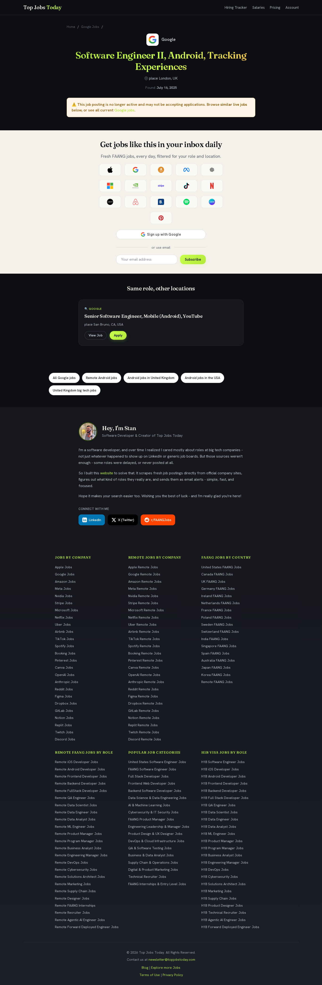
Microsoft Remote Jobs (146, 610)
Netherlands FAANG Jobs (220, 603)
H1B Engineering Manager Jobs (224, 862)
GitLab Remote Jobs (143, 711)
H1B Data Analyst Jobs (218, 826)
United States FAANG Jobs (221, 567)
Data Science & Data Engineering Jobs (157, 798)
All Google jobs (64, 378)
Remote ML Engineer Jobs (74, 826)
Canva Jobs (64, 667)
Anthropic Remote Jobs (146, 682)
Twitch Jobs (64, 732)
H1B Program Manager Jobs (222, 848)
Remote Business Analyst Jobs (78, 848)
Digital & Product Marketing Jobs (153, 869)
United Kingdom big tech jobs (74, 390)
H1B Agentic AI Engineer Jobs (223, 920)
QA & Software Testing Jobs (150, 848)
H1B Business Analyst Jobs (221, 855)
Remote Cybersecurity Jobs (76, 869)
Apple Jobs (63, 567)
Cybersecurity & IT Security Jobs (153, 812)
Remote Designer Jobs (72, 898)
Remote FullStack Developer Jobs (81, 791)
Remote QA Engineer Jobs (75, 798)
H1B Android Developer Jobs (223, 776)
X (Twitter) (126, 520)
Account (292, 7)
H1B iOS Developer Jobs (220, 769)
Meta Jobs (63, 588)
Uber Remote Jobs (142, 624)
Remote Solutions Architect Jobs (80, 877)
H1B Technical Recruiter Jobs (223, 912)
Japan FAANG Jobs (216, 667)
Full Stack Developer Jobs (148, 776)
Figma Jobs (63, 696)
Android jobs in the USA (202, 378)
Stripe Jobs (63, 603)
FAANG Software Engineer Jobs (152, 769)
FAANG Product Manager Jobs (151, 819)
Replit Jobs (63, 725)
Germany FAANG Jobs (218, 588)
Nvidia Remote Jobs (143, 596)
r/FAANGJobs (161, 520)
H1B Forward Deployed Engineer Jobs (230, 927)
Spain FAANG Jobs (215, 653)
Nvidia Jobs (63, 596)
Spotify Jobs (64, 646)
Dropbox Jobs (66, 703)
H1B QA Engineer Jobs (218, 805)
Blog (145, 967)
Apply (118, 335)
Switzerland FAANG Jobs (220, 631)
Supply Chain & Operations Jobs (153, 862)
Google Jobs (90, 27)
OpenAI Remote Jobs (144, 675)
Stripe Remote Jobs (143, 603)
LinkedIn (95, 520)
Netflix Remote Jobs (143, 617)
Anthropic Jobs (66, 682)
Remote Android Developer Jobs (80, 769)
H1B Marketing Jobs (216, 891)
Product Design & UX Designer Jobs (155, 834)
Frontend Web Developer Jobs (151, 783)
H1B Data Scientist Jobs (219, 812)
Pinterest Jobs (66, 660)
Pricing (275, 7)
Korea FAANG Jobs (216, 675)
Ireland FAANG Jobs (216, 596)
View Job (96, 335)
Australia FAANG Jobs (218, 660)
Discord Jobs (65, 739)
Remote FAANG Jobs (217, 682)
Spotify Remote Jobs (144, 646)
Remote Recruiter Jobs (72, 912)
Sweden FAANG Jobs (217, 624)
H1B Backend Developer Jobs (223, 791)
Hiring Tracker (236, 7)
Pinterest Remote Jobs (145, 660)
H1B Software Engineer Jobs (223, 762)
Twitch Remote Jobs (143, 732)
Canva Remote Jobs (143, 667)
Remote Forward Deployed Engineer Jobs (87, 927)
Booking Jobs (65, 653)
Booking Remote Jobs (144, 653)
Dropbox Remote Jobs (145, 703)
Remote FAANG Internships (75, 905)
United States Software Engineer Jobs (157, 762)
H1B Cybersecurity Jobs (219, 877)
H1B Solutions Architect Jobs (223, 884)
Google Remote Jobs (144, 574)
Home (71, 27)
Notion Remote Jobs (143, 718)
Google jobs (124, 110)
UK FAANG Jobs (213, 581)
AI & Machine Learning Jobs (149, 805)
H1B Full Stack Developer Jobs (224, 798)
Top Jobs (42, 7)
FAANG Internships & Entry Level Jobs (157, 884)
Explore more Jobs (165, 967)
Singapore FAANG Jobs (218, 646)
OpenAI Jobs (64, 675)
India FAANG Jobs (214, 639)
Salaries (258, 7)
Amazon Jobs (65, 581)
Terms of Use (149, 975)
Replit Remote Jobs (143, 725)
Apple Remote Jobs (143, 567)
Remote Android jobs (101, 378)
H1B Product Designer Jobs (222, 905)
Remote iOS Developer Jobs (76, 762)
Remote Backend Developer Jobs (80, 783)
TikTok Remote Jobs (144, 639)
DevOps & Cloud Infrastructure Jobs (156, 841)
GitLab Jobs (64, 711)
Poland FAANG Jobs (216, 617)
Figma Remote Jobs (143, 696)
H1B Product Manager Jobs (222, 841)
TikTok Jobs (64, 639)
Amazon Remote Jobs (144, 581)
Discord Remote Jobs (144, 739)
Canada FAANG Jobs (217, 574)
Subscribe (193, 259)
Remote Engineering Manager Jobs (81, 855)
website (106, 473)
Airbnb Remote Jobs (143, 631)
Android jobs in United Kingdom (151, 378)
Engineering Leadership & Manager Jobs (158, 826)
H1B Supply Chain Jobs (218, 898)
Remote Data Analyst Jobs (75, 819)
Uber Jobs (63, 624)
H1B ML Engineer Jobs (218, 834)
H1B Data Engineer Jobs (219, 819)
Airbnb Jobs (64, 631)
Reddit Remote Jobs (143, 689)
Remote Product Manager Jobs (78, 834)
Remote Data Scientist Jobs (76, 805)
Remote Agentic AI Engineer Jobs (80, 920)
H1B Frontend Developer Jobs (224, 783)
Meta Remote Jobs (142, 588)
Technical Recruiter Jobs (147, 877)
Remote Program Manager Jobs (79, 841)
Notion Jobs (64, 718)
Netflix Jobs (64, 617)
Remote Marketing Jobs (73, 884)
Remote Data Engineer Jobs (76, 812)
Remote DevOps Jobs (71, 862)
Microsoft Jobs (66, 610)
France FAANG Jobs (216, 610)
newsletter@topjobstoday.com (172, 959)
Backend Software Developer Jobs (154, 791)
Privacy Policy (173, 975)
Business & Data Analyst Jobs (151, 855)
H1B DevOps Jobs (215, 869)
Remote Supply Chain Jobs (75, 891)
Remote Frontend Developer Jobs (81, 776)
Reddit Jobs (64, 689)
